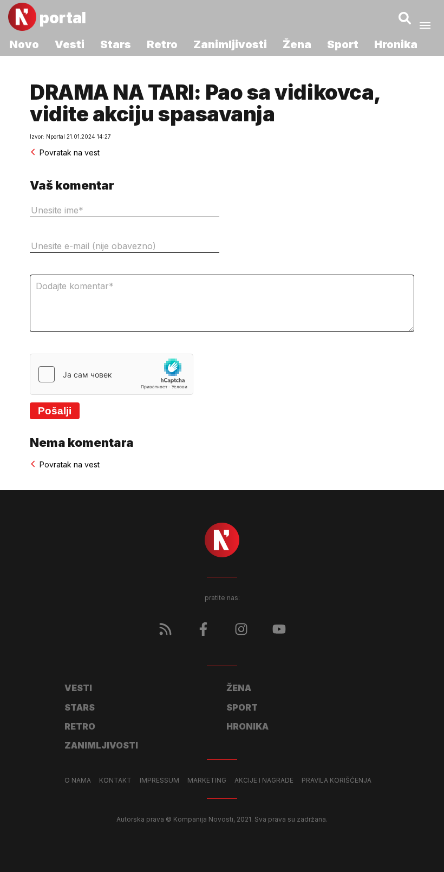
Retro (162, 44)
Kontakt (115, 780)
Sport (342, 44)
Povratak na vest (70, 152)
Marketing (206, 780)
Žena (297, 44)
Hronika (395, 44)
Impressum (159, 780)
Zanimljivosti (230, 44)
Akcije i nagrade (263, 780)
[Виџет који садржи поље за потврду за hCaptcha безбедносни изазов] (111, 374)
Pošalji (54, 411)
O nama (77, 780)
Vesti (69, 44)
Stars (115, 44)
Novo (24, 44)
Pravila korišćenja (336, 780)
